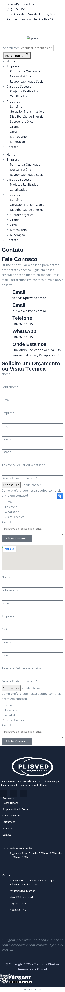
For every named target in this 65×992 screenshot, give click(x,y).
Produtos (13, 101)
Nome (6, 374)
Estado (7, 452)
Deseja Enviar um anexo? (19, 478)
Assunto (7, 522)
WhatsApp (12, 512)
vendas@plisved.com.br (29, 298)
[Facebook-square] (4, 793)
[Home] (32, 38)
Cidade (6, 439)
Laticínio (16, 106)
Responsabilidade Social (27, 81)
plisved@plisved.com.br (29, 311)
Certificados (18, 96)
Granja (15, 127)
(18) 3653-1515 (22, 324)
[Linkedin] (24, 793)
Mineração (17, 142)
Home (11, 61)
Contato (12, 147)
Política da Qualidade (25, 71)
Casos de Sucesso (19, 86)
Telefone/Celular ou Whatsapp (24, 465)
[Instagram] (14, 793)
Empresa (13, 66)
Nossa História (20, 76)
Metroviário (18, 137)
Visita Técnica (14, 517)
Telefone (11, 507)
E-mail (6, 400)
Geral (14, 132)
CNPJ (5, 426)
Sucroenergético (22, 121)
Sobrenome (10, 387)
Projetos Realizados (24, 91)
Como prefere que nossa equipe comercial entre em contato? (32, 492)
